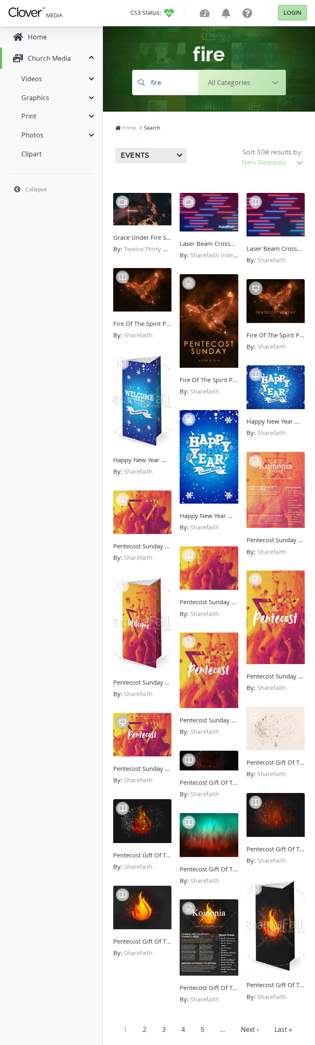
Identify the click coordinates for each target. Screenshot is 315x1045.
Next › (250, 1029)
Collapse (36, 189)
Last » (283, 1029)
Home (129, 127)
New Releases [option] (263, 162)
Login (292, 12)
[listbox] (273, 162)
